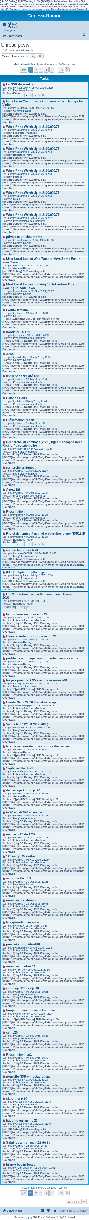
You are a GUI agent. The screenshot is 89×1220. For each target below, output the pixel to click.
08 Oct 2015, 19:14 (41, 947)
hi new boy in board (21, 1164)
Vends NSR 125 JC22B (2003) (27, 724)
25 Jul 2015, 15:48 (40, 1101)
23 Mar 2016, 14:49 (45, 683)
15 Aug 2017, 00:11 (37, 423)
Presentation (15, 511)
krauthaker (22, 87)
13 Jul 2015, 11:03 (44, 1167)
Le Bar (17, 316)
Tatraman (21, 130)
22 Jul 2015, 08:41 (36, 1145)
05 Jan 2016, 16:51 (37, 793)
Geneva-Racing (22, 110)
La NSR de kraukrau (20, 84)
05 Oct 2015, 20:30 (39, 969)
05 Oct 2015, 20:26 (37, 991)
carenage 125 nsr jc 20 (22, 988)
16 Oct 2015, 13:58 (36, 925)
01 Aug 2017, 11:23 (37, 514)
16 (34, 94)
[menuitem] (12, 23)
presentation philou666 (23, 944)
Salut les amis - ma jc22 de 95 (28, 1142)
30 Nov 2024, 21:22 (42, 291)
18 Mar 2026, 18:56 (42, 87)
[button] (23, 70)
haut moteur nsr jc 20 (21, 1120)
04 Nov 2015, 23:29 (37, 859)
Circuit (16, 198)
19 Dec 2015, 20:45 (37, 837)
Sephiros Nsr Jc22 (19, 768)
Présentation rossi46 (21, 420)
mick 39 (20, 969)
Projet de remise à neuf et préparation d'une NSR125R (45, 533)
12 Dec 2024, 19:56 (37, 265)
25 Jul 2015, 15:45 (40, 1123)
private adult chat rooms (24, 237)
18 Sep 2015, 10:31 (37, 1035)
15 (30, 94)
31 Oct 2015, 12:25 (37, 881)
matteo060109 (24, 553)
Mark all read (21, 64)
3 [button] (41, 70)
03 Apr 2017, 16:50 (42, 575)
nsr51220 (21, 639)
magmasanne (24, 683)
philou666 (21, 947)
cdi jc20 (12, 1032)
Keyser (20, 335)
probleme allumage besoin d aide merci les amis (42, 658)
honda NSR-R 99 (18, 332)
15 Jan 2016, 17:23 (39, 727)
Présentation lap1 (19, 1054)
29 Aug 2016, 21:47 (41, 639)
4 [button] (46, 70)
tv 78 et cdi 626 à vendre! (24, 812)
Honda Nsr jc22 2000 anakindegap (31, 702)
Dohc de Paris (16, 398)
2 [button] (36, 70)
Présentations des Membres (29, 220)
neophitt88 (22, 448)
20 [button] (61, 70)
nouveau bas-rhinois (21, 900)
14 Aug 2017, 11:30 (41, 448)
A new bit (13, 489)
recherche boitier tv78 (22, 550)
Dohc (19, 401)
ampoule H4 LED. (19, 878)
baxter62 (21, 357)
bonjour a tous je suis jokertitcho (30, 1010)
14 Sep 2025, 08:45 (42, 240)
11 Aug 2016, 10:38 (37, 661)
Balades (17, 176)
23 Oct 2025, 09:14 (41, 130)
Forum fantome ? (19, 310)
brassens (21, 1101)
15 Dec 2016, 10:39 (37, 617)
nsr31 (19, 925)
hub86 (19, 1079)
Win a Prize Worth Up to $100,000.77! (33, 127)
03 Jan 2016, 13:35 (37, 815)
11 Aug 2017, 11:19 (37, 470)
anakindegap (23, 705)
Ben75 (19, 265)
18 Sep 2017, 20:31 (38, 335)
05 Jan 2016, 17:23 (40, 771)
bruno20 (20, 727)
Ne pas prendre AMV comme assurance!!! (36, 680)
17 (39, 94)
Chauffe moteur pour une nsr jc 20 (31, 636)
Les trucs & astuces (24, 686)
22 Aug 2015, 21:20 (37, 1079)
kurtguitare (22, 575)
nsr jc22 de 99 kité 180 (22, 376)
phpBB (32, 1217)
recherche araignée (20, 467)
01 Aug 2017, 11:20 (37, 536)
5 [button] (51, 70)
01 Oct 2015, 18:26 (42, 1013)
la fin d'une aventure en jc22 (26, 614)
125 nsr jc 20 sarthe (20, 856)
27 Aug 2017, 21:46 (37, 379)
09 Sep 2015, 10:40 (37, 1057)
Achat (10, 354)
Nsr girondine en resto (22, 922)
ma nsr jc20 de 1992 (20, 834)
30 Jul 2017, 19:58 (45, 553)
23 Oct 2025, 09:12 (41, 218)
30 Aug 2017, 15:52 (40, 357)
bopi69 (19, 600)
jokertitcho (22, 1013)
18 (43, 94)
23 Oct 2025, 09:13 (41, 174)
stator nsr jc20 (16, 1098)
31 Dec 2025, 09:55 (42, 107)
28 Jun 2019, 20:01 (37, 313)
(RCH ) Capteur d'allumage (25, 572)
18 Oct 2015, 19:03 (37, 903)
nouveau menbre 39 (20, 966)
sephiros (21, 771)
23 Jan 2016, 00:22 (44, 705)
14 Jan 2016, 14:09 (37, 749)
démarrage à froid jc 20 (23, 790)
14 (30, 543)
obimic (19, 313)
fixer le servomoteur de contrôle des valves (38, 746)
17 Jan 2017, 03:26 (37, 600)
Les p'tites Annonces (25, 132)
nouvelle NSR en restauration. (28, 1076)
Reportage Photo (23, 90)
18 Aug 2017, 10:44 (36, 401)
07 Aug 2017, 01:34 (37, 492)
